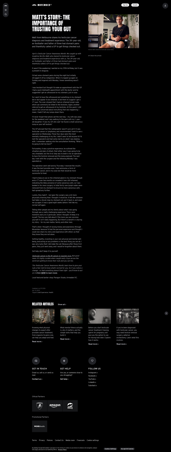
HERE (43, 273)
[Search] (6, 14)
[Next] (166, 313)
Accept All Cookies (127, 449)
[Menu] (6, 10)
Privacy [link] (42, 440)
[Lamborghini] (39, 406)
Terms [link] (34, 440)
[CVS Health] (39, 426)
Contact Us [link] (59, 440)
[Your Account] (165, 6)
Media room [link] (70, 440)
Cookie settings (93, 440)
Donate (135, 5)
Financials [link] (81, 440)
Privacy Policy (62, 449)
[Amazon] (55, 406)
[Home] (6, 6)
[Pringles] (70, 406)
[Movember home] (42, 5)
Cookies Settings (110, 449)
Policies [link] (50, 440)
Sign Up (125, 5)
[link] (62, 305)
